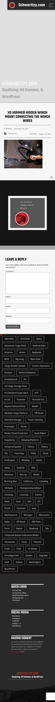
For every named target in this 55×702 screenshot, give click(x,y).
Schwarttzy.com (31, 5)
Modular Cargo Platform (16, 413)
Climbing (8, 494)
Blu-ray (23, 474)
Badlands (36, 352)
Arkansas (8, 474)
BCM (6, 359)
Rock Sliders (40, 433)
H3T (36, 392)
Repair (19, 528)
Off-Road (39, 413)
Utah (6, 562)
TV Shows (32, 548)
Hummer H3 (38, 399)
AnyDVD (21, 467)
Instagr (15, 618)
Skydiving (33, 528)
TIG (6, 453)
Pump (24, 426)
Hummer (21, 399)
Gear (18, 501)
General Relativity (27, 372)
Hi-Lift (7, 399)
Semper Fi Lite (37, 679)
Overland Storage (12, 419)
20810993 (9, 338)
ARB (33, 467)
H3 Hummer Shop (19, 593)
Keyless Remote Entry (14, 406)
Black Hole (35, 359)
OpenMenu (51, 5)
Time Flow (19, 453)
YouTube (15, 621)
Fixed (6, 501)
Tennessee (9, 542)
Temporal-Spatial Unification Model (21, 535)
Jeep (34, 508)
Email (8, 306)
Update (28, 555)
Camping (43, 481)
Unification (9, 460)
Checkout (16, 600)
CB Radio (8, 488)
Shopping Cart (17, 598)
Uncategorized (11, 555)
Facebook (16, 616)
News (7, 521)
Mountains (44, 515)
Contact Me (16, 590)
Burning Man (10, 481)
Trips (18, 548)
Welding (25, 460)
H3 (25, 379)
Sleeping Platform (29, 440)
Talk (47, 528)
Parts (7, 528)
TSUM (45, 453)
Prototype (9, 426)
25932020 (25, 338)
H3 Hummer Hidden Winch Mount (27, 205)
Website (9, 316)
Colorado (24, 494)
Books (36, 474)
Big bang (19, 359)
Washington (35, 562)
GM (29, 501)
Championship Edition (30, 488)
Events (38, 494)
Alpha (39, 338)
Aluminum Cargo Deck (15, 345)
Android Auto (39, 345)
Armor (22, 352)
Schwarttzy (44, 679)
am (19, 618)
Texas (24, 542)
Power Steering (35, 419)
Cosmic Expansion (41, 365)
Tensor (31, 446)
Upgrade (43, 555)
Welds (39, 460)
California (28, 481)
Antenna (8, 352)
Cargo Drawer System (14, 365)
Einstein (8, 372)
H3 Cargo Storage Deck (15, 386)
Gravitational (10, 379)
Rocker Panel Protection (16, 433)
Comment (10, 271)
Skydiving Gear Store (20, 595)
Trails (7, 548)
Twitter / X (16, 623)
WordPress (9, 568)
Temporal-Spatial (12, 446)
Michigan (28, 515)
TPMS (33, 453)
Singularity (9, 440)
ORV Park (36, 521)
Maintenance (10, 515)
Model (35, 406)
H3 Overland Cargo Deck (16, 392)
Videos (19, 562)
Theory (44, 446)
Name (8, 296)
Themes (37, 542)
